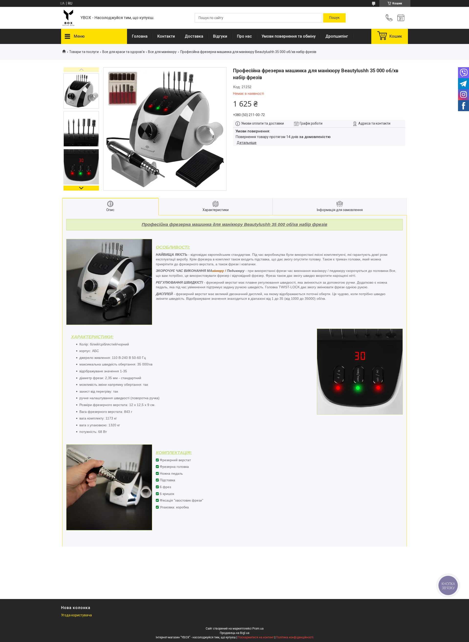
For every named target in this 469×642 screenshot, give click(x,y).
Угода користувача (76, 615)
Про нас (244, 36)
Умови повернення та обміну (289, 36)
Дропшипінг (336, 36)
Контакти (166, 36)
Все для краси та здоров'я (123, 52)
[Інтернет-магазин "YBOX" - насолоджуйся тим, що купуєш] (68, 17)
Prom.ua (258, 628)
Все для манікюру (162, 52)
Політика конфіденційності (294, 637)
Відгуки (220, 36)
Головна (140, 36)
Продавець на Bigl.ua (234, 633)
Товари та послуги (84, 52)
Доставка (194, 36)
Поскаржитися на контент (256, 637)
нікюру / (219, 271)
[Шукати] (334, 17)
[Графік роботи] (400, 18)
